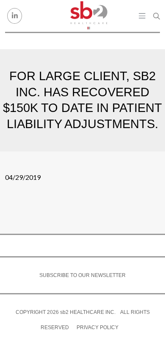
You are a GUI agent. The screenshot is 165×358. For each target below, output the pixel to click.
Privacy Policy (97, 327)
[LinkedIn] (14, 16)
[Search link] (156, 16)
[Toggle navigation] (142, 15)
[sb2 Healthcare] (89, 16)
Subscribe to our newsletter (82, 275)
